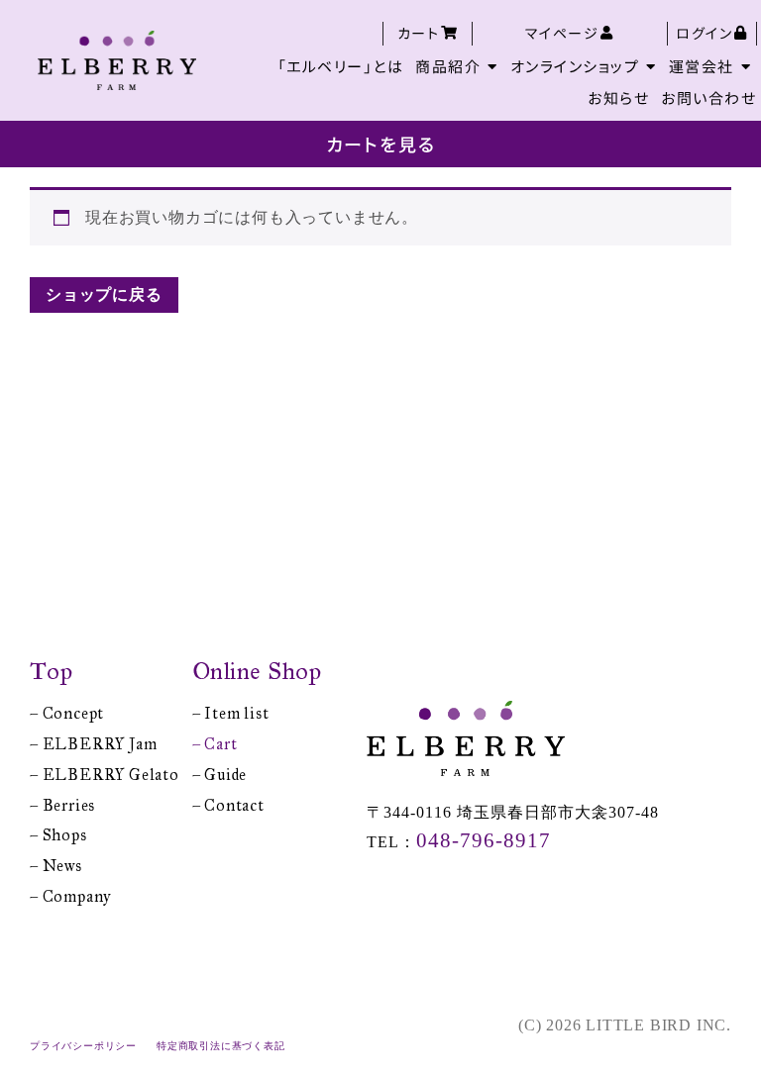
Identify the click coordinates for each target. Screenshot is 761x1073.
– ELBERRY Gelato (104, 774)
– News (56, 865)
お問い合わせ (708, 97)
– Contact (228, 805)
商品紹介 (448, 65)
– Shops (58, 835)
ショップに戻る (104, 294)
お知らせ (618, 97)
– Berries (62, 805)
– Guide (220, 774)
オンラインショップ (575, 65)
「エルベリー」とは (340, 65)
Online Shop (257, 671)
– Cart (215, 743)
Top (52, 671)
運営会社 (701, 65)
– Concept (67, 713)
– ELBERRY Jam (93, 743)
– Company (71, 896)
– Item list (231, 713)
